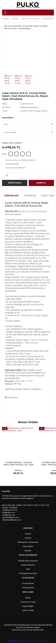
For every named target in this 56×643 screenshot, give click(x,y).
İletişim (28, 598)
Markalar (28, 550)
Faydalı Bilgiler (28, 606)
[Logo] (28, 5)
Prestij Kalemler (28, 587)
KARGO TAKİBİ (28, 610)
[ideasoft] (13, 641)
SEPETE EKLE (14, 183)
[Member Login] (18, 12)
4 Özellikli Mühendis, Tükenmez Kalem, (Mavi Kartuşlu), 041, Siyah (18, 463)
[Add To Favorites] (28, 164)
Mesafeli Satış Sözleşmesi (28, 561)
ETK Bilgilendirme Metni (28, 573)
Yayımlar (28, 534)
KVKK (28, 569)
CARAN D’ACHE (26, 104)
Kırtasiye (28, 538)
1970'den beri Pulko (28, 602)
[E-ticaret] (28, 641)
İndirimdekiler (28, 546)
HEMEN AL (41, 183)
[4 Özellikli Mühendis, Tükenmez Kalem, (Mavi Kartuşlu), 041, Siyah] (18, 443)
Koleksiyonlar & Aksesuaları (28, 542)
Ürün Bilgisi (11, 195)
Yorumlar (30, 195)
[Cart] (25, 12)
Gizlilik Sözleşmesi (28, 565)
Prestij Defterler (28, 583)
